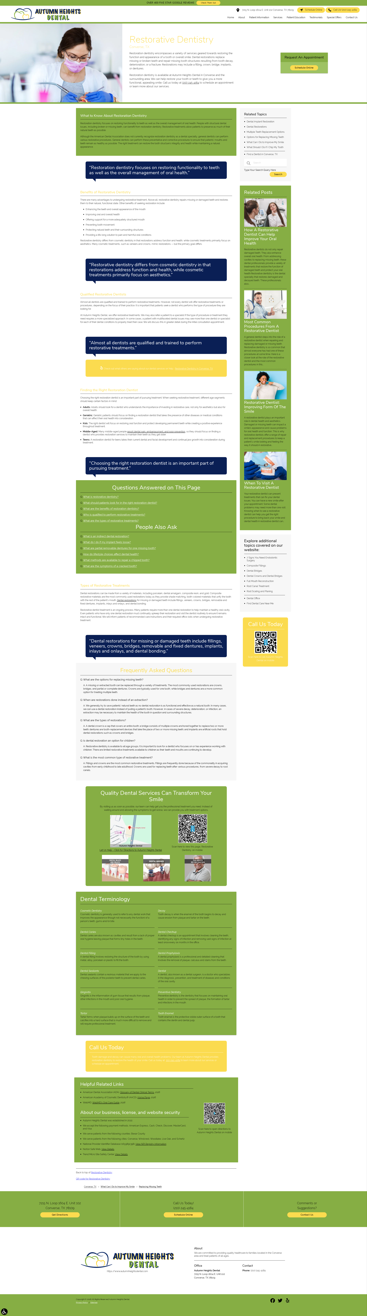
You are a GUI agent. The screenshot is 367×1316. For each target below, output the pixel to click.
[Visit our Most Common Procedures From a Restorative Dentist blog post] (265, 318)
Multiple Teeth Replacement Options (266, 132)
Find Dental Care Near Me (260, 603)
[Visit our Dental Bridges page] (156, 880)
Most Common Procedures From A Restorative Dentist (261, 326)
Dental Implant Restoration (260, 121)
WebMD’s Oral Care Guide (105, 1102)
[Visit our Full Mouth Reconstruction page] (198, 880)
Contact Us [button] (352, 17)
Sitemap (93, 1302)
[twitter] (280, 1301)
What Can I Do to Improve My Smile (265, 142)
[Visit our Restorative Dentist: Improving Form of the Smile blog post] (265, 398)
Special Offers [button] (334, 17)
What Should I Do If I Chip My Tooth (265, 147)
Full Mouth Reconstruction (260, 581)
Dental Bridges (254, 570)
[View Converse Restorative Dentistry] (61, 101)
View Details (107, 1149)
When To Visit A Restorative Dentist (261, 485)
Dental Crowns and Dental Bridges (264, 576)
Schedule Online (304, 67)
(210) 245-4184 (190, 82)
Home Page (143, 1097)
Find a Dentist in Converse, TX (262, 154)
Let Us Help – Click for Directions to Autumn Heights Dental (131, 850)
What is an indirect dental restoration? (106, 536)
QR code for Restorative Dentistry (93, 1178)
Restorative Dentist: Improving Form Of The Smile (265, 407)
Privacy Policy (82, 1302)
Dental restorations (126, 600)
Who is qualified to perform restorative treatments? (114, 514)
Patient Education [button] (296, 17)
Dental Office (253, 598)
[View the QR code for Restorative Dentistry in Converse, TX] (192, 842)
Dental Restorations (257, 126)
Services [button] (277, 17)
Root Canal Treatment (258, 586)
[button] (4, 1311)
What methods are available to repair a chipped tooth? (116, 560)
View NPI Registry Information (150, 1144)
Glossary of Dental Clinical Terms (137, 1092)
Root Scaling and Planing (260, 591)
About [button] (241, 17)
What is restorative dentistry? (101, 496)
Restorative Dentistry (101, 1172)
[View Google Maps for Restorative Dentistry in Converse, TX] (130, 846)
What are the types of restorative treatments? (111, 520)
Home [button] (230, 17)
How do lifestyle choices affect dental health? (111, 554)
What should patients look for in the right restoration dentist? (120, 502)
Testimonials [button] (316, 17)
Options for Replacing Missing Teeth (265, 137)
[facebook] (273, 1301)
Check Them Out (208, 3)
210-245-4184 (173, 1060)
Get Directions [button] (60, 1214)
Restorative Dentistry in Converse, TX (194, 368)
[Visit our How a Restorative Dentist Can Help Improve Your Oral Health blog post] (265, 226)
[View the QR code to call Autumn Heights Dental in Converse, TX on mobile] (265, 652)
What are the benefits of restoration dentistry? (111, 508)
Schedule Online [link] (313, 9)
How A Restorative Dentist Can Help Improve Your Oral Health (261, 236)
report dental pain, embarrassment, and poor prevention (156, 431)
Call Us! (345, 9)
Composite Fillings (256, 565)
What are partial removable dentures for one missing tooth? (119, 548)
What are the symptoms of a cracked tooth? (110, 566)
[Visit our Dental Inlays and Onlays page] (115, 880)
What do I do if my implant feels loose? (107, 542)
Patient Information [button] (259, 17)
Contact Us (307, 1214)
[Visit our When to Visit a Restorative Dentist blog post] (265, 479)
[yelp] (287, 1301)
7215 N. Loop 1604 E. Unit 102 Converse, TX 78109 (267, 10)
